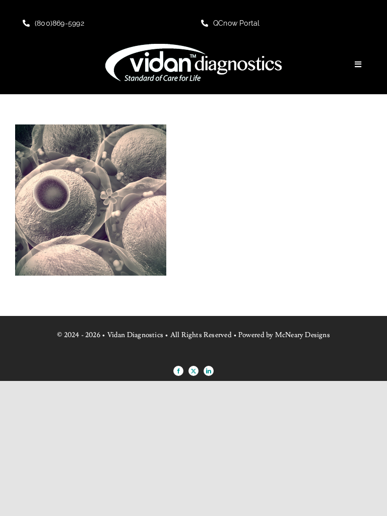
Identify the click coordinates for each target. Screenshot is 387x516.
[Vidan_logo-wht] (193, 48)
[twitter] (193, 371)
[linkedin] (209, 371)
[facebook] (178, 371)
